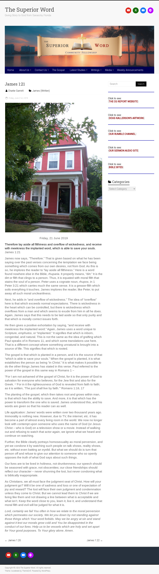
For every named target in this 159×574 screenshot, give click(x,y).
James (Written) (41, 90)
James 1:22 (95, 540)
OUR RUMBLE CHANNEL (122, 133)
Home (10, 70)
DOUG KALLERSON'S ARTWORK (126, 118)
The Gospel (58, 70)
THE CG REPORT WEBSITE (123, 101)
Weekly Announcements (130, 70)
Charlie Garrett (16, 90)
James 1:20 (13, 540)
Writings (95, 70)
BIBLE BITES (116, 167)
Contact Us (41, 70)
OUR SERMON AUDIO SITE (123, 150)
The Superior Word (29, 9)
